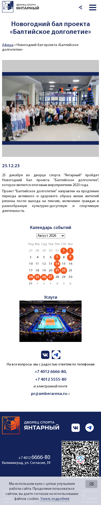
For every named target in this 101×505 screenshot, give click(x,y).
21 (57, 270)
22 (64, 270)
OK (91, 484)
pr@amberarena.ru (50, 394)
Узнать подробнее (54, 499)
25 (37, 277)
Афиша (7, 45)
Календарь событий (50, 228)
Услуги (50, 297)
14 (57, 263)
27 (50, 277)
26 (44, 277)
